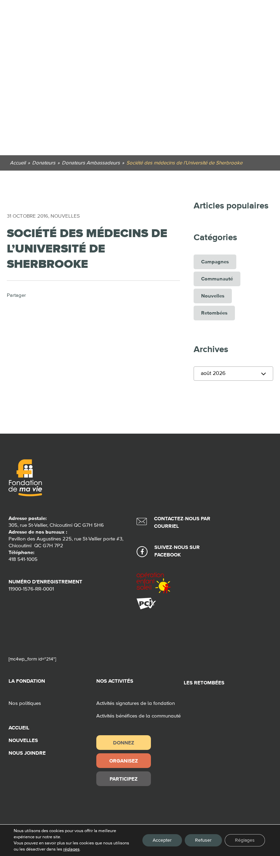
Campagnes (215, 261)
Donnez (123, 742)
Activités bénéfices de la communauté (138, 716)
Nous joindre (27, 753)
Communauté (217, 278)
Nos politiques (25, 703)
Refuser (203, 840)
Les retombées (204, 682)
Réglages (245, 840)
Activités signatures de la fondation (135, 703)
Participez (124, 779)
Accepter (162, 840)
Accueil (19, 727)
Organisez (123, 761)
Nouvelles (65, 216)
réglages (71, 849)
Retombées (214, 313)
